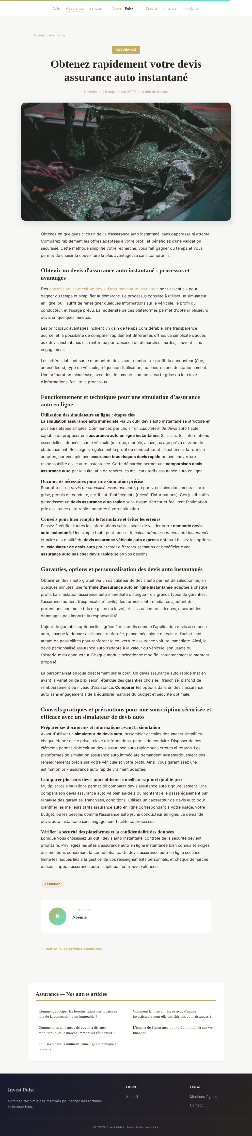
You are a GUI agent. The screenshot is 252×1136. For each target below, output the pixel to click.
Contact (196, 1105)
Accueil (39, 35)
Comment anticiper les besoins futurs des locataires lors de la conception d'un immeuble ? (78, 1013)
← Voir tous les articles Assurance (71, 949)
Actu (56, 8)
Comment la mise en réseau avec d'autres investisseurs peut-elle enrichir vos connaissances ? (172, 1013)
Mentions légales (203, 1096)
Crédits (152, 8)
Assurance (74, 8)
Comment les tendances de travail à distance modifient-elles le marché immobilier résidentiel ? (77, 1030)
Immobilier (191, 8)
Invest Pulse (21, 1089)
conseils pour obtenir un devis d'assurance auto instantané (104, 288)
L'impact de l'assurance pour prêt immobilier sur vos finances (173, 1030)
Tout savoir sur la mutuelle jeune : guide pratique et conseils (78, 1046)
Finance (170, 8)
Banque (95, 8)
